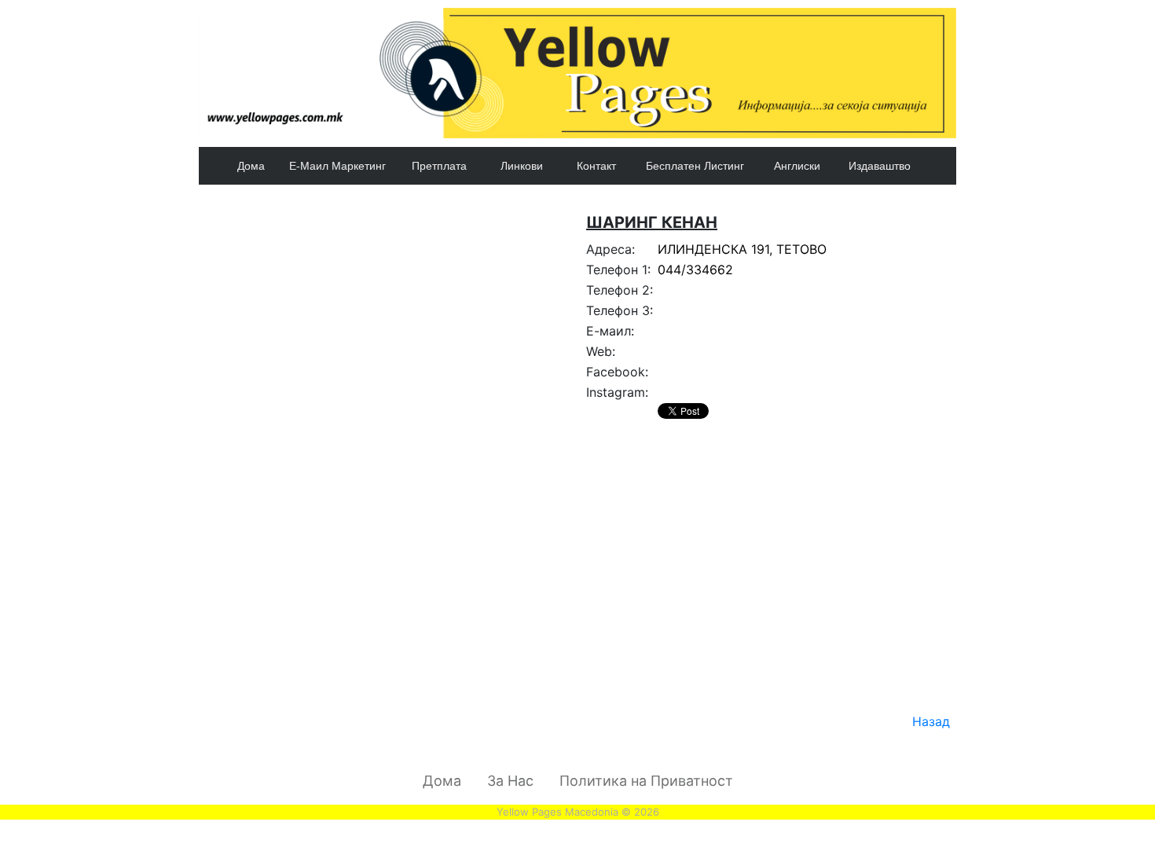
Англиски (797, 166)
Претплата (439, 166)
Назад (931, 721)
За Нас (510, 780)
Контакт (596, 166)
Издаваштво (880, 166)
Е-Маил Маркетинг (337, 166)
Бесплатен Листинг (695, 166)
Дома (251, 166)
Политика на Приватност (646, 780)
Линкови (521, 166)
